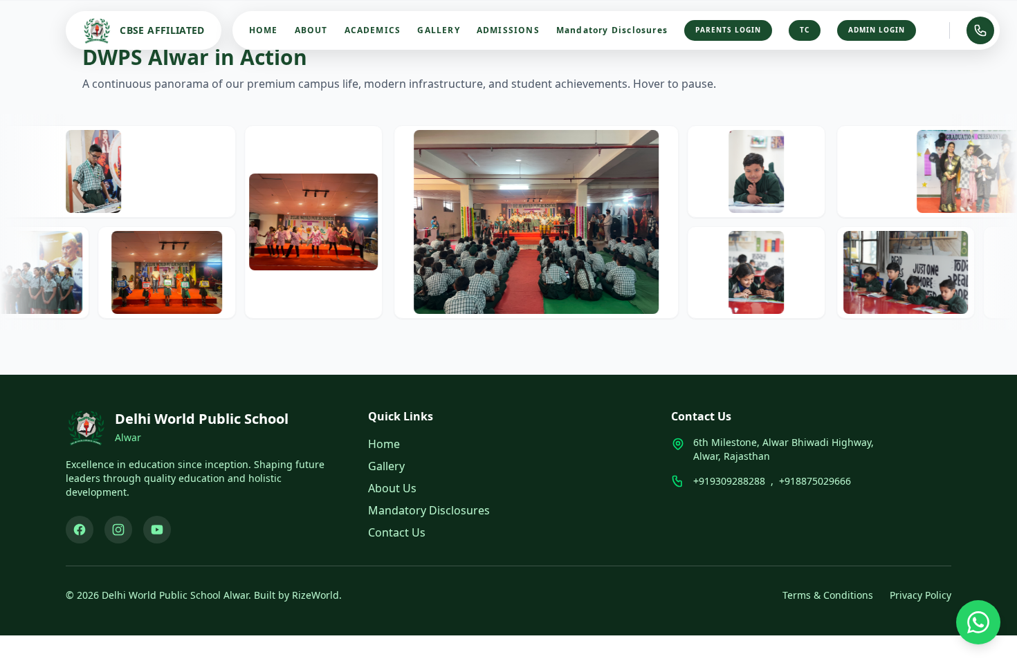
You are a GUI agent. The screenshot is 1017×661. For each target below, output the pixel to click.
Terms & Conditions (827, 595)
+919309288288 (729, 480)
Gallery (386, 466)
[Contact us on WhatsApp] (978, 622)
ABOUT (311, 30)
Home (384, 443)
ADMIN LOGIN (876, 30)
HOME (263, 30)
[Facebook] (79, 529)
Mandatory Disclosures (612, 30)
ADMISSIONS (508, 30)
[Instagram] (118, 529)
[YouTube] (157, 529)
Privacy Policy (920, 595)
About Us (392, 488)
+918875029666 (815, 480)
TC (804, 30)
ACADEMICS (373, 30)
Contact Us (396, 532)
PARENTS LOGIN (728, 30)
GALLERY (438, 30)
